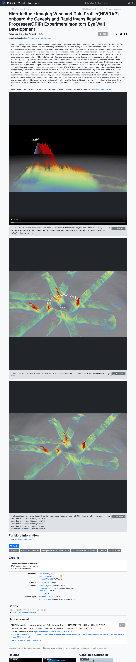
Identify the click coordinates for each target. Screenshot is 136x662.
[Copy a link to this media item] (109, 228)
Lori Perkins (29, 38)
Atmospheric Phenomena (30, 551)
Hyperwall (102, 551)
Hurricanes (92, 551)
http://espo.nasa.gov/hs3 (24, 539)
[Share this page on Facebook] (125, 34)
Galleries (90, 3)
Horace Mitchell (45, 579)
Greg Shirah (44, 576)
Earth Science (64, 551)
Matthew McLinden (47, 597)
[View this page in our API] (111, 34)
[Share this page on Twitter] (121, 34)
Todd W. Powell (45, 599)
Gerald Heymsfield (46, 586)
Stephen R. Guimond (47, 588)
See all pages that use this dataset (25, 640)
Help (99, 3)
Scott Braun (44, 591)
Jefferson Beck (45, 582)
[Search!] (132, 3)
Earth (14, 546)
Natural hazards (114, 551)
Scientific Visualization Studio (23, 3)
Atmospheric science (49, 551)
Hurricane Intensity (79, 551)
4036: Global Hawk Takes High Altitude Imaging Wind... (101, 9)
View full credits (44, 38)
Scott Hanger (44, 593)
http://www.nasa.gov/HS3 (101, 89)
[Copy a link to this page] (116, 34)
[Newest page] (126, 9)
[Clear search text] (128, 3)
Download (119, 228)
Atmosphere (14, 551)
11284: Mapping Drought (20, 9)
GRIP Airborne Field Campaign (24, 612)
